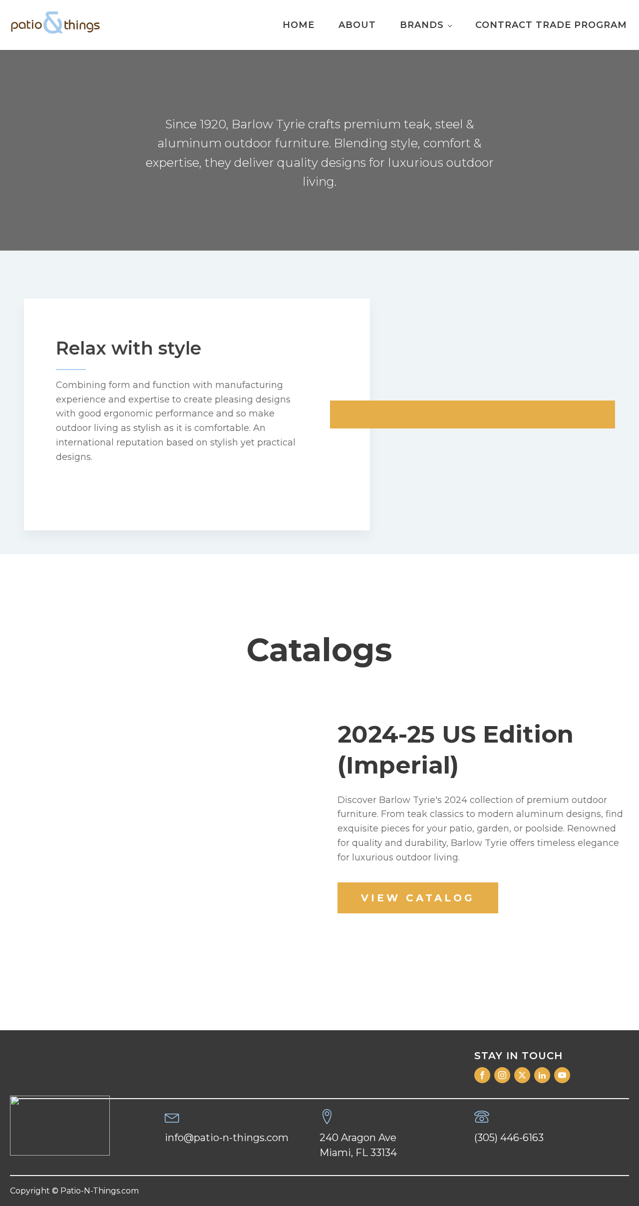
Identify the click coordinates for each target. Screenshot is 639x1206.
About (357, 24)
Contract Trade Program (551, 24)
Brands (422, 24)
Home (299, 24)
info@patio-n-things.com (227, 1138)
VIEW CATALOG (418, 898)
